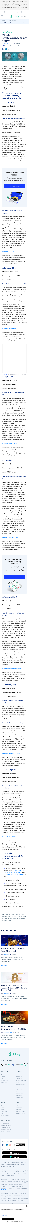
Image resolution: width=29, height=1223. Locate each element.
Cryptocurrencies (5, 1113)
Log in (26, 16)
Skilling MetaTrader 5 (20, 1113)
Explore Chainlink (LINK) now (11, 753)
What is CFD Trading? (20, 1086)
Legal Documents (5, 1135)
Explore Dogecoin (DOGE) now (11, 668)
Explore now (14, 577)
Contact (3, 1078)
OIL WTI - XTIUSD (19, 874)
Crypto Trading (12, 20)
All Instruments (19, 1076)
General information (5, 1133)
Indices (2, 1109)
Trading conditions (20, 1089)
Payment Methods (5, 1123)
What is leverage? (19, 1091)
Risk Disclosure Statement (7, 1189)
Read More (4, 965)
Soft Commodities (5, 1115)
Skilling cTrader (19, 1107)
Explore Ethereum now (9, 328)
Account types (19, 1074)
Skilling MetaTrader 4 (20, 1111)
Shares (2, 1107)
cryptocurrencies (19, 870)
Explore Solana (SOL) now (10, 537)
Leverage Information (20, 1084)
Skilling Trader (19, 1105)
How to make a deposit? (6, 1125)
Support (18, 12)
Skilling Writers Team (8, 43)
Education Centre (19, 1097)
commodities (16, 872)
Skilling (3, 20)
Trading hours (19, 1078)
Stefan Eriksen (6, 954)
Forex (10, 872)
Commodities (4, 1111)
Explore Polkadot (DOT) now (11, 837)
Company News (4, 1082)
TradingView (18, 1109)
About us (3, 1074)
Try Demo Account (14, 186)
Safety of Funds (4, 1080)
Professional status (20, 1093)
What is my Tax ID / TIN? (6, 1131)
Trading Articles (19, 1095)
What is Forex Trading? (20, 1088)
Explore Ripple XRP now (9, 443)
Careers (3, 1076)
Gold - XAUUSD (8, 874)
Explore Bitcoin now (8, 251)
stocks (6, 872)
